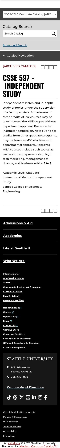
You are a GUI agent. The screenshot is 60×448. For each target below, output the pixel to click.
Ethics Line (9, 436)
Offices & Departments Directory (21, 343)
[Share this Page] (47, 67)
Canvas (7, 312)
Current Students (12, 291)
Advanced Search (15, 45)
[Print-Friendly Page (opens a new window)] (51, 67)
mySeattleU (9, 316)
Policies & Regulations (15, 417)
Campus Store (11, 329)
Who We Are (14, 261)
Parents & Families (13, 300)
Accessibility (9, 431)
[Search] (53, 33)
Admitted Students (13, 278)
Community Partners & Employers (22, 287)
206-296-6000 (19, 376)
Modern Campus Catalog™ (38, 446)
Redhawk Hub (11, 307)
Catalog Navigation (20, 55)
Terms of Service (12, 426)
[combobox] (30, 14)
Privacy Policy (10, 421)
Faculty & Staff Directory (17, 338)
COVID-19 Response (14, 347)
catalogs (14, 443)
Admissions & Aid (18, 223)
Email (6, 321)
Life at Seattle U (16, 248)
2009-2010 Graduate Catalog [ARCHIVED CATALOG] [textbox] (30, 14)
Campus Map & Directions (25, 387)
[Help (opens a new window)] (55, 67)
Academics (12, 236)
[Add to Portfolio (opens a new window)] (42, 67)
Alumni (7, 282)
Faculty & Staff (11, 296)
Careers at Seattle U (14, 334)
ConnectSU (9, 325)
